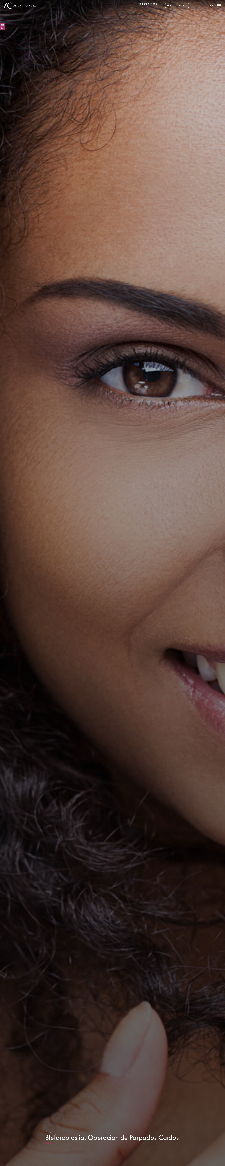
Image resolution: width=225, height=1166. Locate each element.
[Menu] (218, 5)
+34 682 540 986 (148, 4)
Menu (213, 6)
